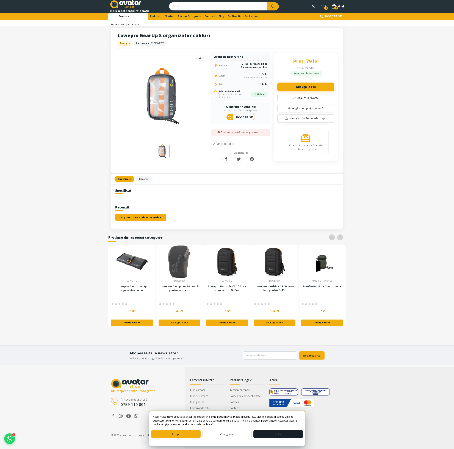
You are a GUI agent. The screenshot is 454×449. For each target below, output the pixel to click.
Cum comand (198, 390)
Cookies (234, 402)
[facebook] (113, 416)
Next (340, 237)
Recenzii (144, 178)
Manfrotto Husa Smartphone (322, 286)
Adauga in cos (306, 87)
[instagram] (121, 416)
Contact (234, 408)
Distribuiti (226, 159)
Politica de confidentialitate (245, 396)
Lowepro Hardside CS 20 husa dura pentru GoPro (227, 288)
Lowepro (125, 43)
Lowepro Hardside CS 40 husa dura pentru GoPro (275, 288)
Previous (332, 237)
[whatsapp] (136, 416)
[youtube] (128, 416)
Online (261, 94)
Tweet (239, 159)
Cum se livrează (199, 396)
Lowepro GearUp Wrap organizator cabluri (132, 288)
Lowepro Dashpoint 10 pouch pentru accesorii (179, 288)
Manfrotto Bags (322, 281)
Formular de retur (200, 408)
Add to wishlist (305, 98)
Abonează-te (311, 355)
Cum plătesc (197, 402)
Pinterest (251, 159)
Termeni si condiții (240, 390)
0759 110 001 (333, 16)
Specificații (124, 178)
